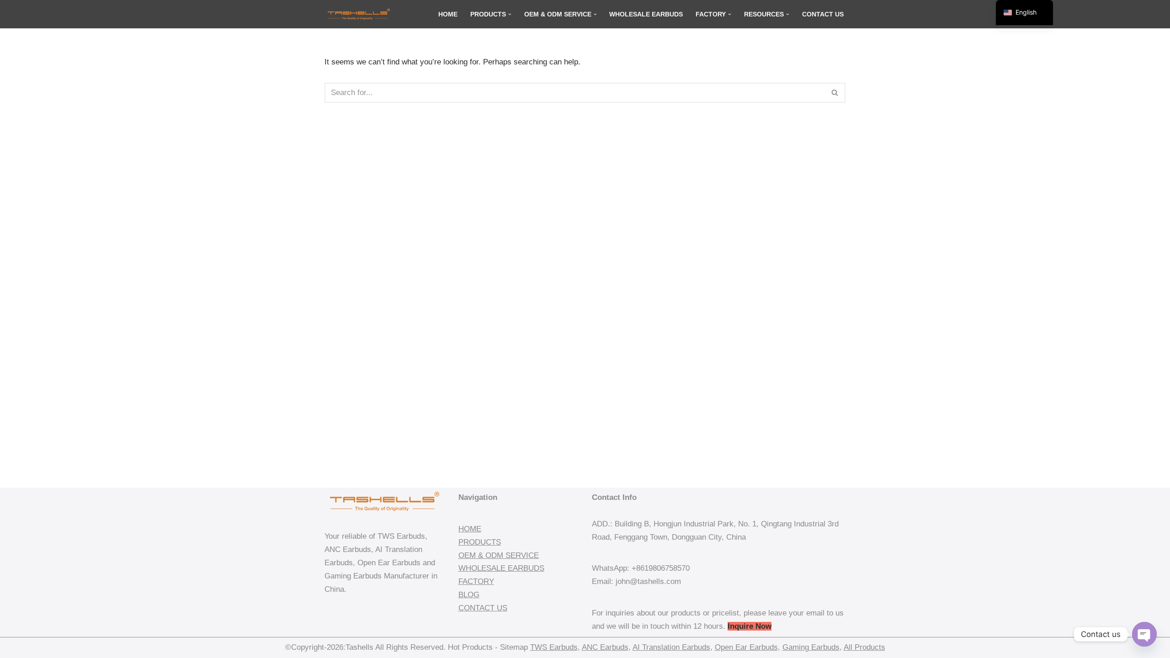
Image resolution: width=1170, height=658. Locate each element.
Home (447, 14)
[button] (509, 14)
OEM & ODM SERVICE (498, 555)
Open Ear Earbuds (746, 647)
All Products (864, 647)
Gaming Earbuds (811, 647)
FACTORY (476, 581)
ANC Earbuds (605, 647)
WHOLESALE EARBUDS (501, 568)
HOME (469, 529)
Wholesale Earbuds (646, 14)
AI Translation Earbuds (671, 647)
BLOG (468, 594)
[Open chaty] (1144, 634)
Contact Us (823, 14)
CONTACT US (482, 608)
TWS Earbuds (554, 647)
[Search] (835, 93)
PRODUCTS (479, 542)
